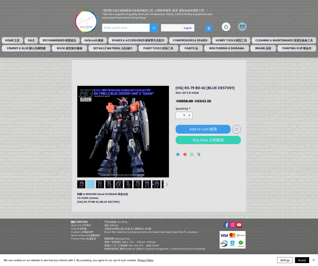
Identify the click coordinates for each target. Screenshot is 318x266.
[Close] (313, 260)
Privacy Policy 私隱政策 (83, 238)
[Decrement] (178, 115)
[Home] (226, 26)
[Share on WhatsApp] (192, 154)
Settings (285, 260)
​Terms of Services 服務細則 (85, 235)
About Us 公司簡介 (81, 225)
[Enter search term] (154, 28)
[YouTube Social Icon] (239, 225)
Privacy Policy (145, 260)
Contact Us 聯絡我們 (82, 232)
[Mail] (242, 26)
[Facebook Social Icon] (226, 225)
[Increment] (189, 115)
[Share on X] (199, 154)
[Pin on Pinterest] (185, 154)
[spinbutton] (184, 115)
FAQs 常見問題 (79, 228)
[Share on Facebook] (178, 154)
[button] (209, 26)
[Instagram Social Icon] (232, 225)
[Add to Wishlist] (236, 129)
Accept (302, 260)
